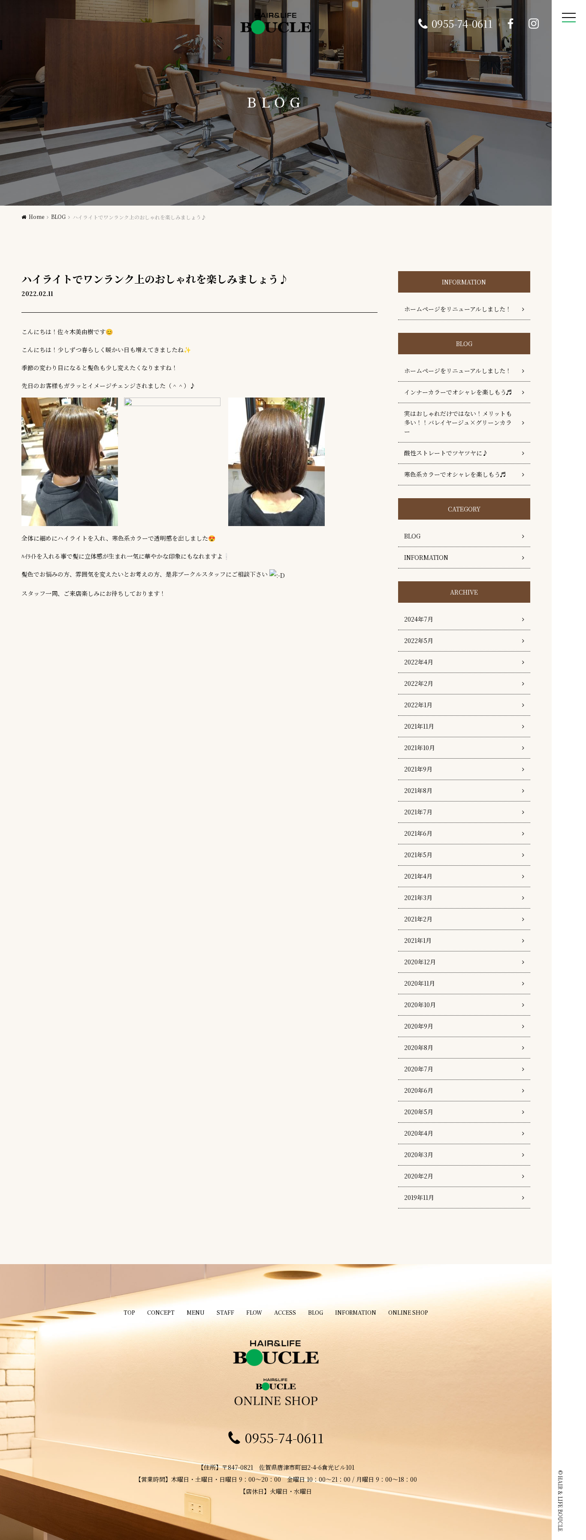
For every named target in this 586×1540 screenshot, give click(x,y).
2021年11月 (419, 726)
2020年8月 (418, 1047)
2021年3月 (418, 897)
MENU (196, 1313)
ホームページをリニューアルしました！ (457, 309)
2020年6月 (418, 1090)
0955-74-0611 (462, 23)
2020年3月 (418, 1154)
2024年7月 (418, 619)
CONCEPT (161, 1313)
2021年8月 (418, 790)
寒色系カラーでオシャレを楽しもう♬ (455, 474)
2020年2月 (418, 1176)
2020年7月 (418, 1069)
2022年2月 (418, 683)
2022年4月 (418, 662)
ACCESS (285, 1313)
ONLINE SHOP (408, 1313)
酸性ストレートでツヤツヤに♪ (446, 453)
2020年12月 (420, 961)
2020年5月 (418, 1111)
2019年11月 (419, 1197)
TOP (129, 1313)
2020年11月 (419, 983)
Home (36, 216)
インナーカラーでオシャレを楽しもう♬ (458, 392)
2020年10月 (420, 1004)
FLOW (254, 1313)
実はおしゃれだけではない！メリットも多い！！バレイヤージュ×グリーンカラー (458, 422)
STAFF (225, 1313)
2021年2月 (418, 919)
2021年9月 (418, 769)
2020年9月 (418, 1026)
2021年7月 (418, 811)
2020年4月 (418, 1133)
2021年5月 (418, 854)
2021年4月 (418, 876)
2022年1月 (418, 704)
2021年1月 (418, 940)
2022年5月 (418, 640)
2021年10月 (419, 747)
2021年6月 (418, 833)
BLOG (58, 216)
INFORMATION (426, 557)
